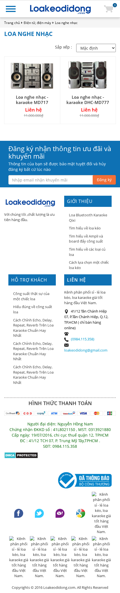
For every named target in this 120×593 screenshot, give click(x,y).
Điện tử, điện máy (37, 22)
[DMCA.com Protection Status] (21, 455)
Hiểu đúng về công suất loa (32, 309)
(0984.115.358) (82, 339)
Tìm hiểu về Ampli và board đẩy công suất (86, 239)
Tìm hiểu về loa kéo (85, 228)
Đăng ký (104, 179)
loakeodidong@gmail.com (85, 350)
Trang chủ (12, 22)
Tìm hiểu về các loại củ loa (87, 252)
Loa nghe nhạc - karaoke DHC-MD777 (87, 99)
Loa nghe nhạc (66, 22)
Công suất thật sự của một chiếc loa (31, 296)
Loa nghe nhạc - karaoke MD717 (32, 99)
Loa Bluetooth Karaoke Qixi (88, 217)
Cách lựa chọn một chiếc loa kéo (89, 265)
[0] (108, 8)
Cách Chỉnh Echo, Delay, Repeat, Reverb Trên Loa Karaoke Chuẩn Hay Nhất (33, 328)
